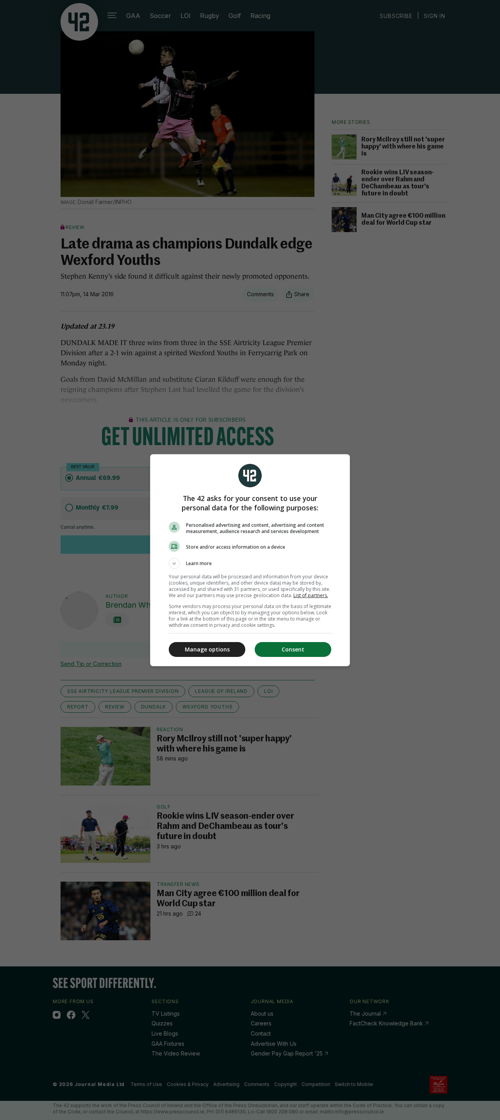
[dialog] (250, 560)
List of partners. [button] (310, 595)
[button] (250, 563)
